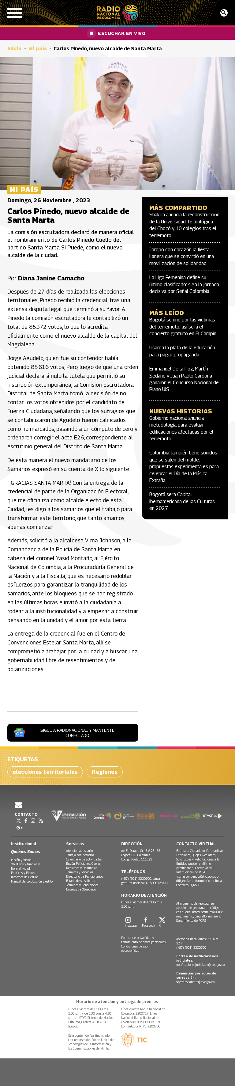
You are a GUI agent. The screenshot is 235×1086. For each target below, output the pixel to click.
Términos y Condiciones (82, 885)
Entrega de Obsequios (81, 889)
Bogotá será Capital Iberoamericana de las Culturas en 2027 (182, 501)
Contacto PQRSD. (188, 885)
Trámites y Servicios (79, 872)
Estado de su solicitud (81, 881)
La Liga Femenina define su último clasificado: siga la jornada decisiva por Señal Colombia (184, 284)
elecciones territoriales (45, 772)
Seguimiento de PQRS (191, 920)
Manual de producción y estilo (32, 881)
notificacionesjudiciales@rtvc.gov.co (200, 964)
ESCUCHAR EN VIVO (121, 33)
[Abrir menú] (14, 13)
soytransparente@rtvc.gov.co (195, 982)
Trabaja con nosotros (80, 855)
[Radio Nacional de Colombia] (117, 12)
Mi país (37, 48)
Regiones (105, 772)
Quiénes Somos (25, 851)
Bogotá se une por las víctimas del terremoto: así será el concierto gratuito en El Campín (182, 326)
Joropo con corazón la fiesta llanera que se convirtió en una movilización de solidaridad (181, 256)
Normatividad (20, 868)
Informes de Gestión (25, 877)
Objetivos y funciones (25, 864)
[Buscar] (224, 13)
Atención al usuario (79, 850)
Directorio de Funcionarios (84, 876)
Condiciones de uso (134, 946)
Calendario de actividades (84, 859)
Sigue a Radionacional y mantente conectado (77, 732)
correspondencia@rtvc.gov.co (196, 876)
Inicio (14, 48)
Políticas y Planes (23, 873)
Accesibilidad (130, 950)
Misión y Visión (21, 860)
